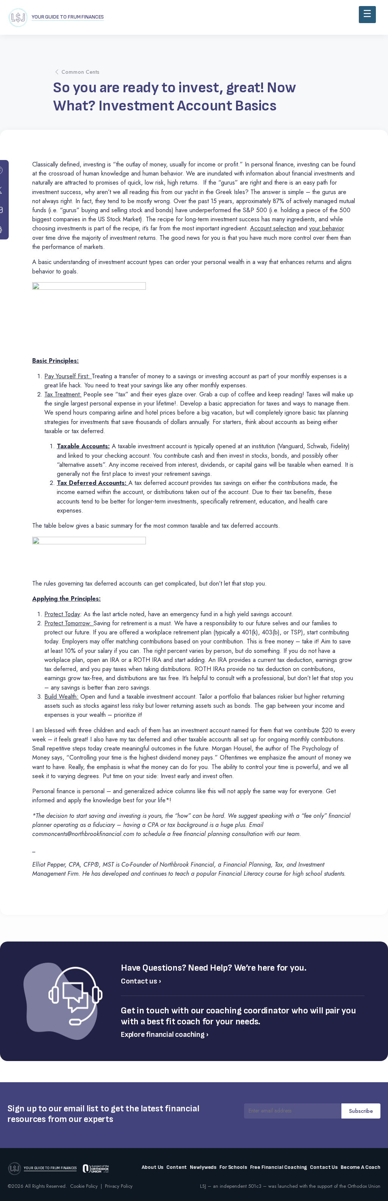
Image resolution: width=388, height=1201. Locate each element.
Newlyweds (203, 1167)
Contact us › (141, 981)
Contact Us (324, 1167)
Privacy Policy (119, 1186)
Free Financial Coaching (278, 1167)
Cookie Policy (84, 1186)
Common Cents (80, 72)
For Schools (233, 1167)
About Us (152, 1167)
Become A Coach (360, 1167)
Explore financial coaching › (164, 1034)
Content (176, 1167)
